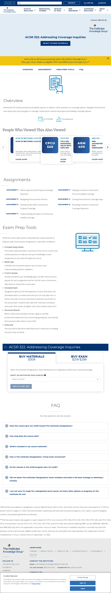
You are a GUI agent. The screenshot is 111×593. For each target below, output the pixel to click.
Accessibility (97, 551)
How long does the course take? (24, 436)
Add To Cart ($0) (21, 386)
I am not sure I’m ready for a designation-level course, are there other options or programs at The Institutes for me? (54, 492)
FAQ (81, 69)
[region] (55, 582)
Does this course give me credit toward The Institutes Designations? (41, 426)
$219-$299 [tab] (79, 358)
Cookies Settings (82, 577)
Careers (33, 551)
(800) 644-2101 (49, 567)
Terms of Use (63, 551)
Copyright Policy (80, 551)
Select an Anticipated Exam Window (27, 375)
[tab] (55, 426)
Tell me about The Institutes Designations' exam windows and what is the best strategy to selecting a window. (56, 479)
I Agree (82, 588)
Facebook (7, 567)
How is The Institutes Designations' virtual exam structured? (37, 457)
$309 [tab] (31, 358)
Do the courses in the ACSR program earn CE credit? (34, 467)
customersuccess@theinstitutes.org (51, 564)
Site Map (33, 555)
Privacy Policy (47, 551)
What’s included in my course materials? (28, 446)
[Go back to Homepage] (12, 10)
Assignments (44, 69)
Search (71, 3)
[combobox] (39, 3)
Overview (28, 69)
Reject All (83, 583)
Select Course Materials (55, 43)
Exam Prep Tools (65, 69)
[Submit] (19, 3)
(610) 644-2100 (76, 567)
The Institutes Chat (11, 564)
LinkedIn (6, 570)
